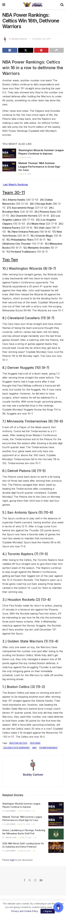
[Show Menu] (3, 4)
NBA (34, 748)
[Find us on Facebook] (24, 880)
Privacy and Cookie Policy (24, 911)
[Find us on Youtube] (41, 880)
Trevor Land (11, 837)
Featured (35, 743)
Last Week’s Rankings (15, 184)
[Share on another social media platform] (56, 50)
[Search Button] (62, 4)
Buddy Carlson (19, 39)
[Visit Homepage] (32, 5)
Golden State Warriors (16, 748)
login (12, 860)
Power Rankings (48, 748)
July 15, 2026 (25, 157)
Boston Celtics (18, 743)
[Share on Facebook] (9, 50)
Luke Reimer (10, 811)
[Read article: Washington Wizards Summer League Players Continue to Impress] (9, 153)
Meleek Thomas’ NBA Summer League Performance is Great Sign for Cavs (39, 167)
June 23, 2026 (25, 837)
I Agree (48, 911)
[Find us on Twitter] (29, 880)
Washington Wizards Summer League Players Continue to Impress (41, 152)
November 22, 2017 (42, 39)
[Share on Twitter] (25, 50)
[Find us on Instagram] (35, 880)
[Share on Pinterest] (41, 50)
